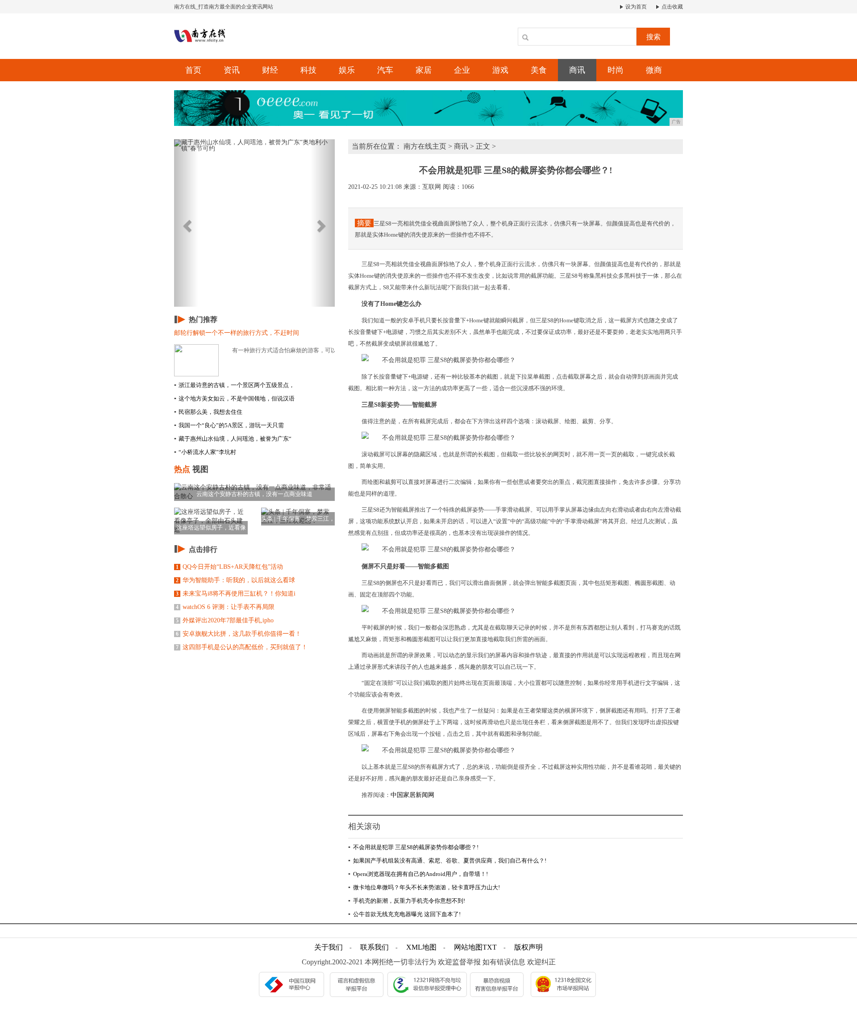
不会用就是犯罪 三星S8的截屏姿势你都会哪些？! (413, 847)
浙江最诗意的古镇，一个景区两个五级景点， (234, 385)
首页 (193, 70)
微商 (654, 70)
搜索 (653, 37)
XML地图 (421, 947)
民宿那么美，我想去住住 (208, 412)
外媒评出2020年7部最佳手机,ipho (225, 620)
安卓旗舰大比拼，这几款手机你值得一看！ (238, 633)
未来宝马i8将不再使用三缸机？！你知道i (235, 593)
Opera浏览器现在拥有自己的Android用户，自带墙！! (418, 874)
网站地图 (468, 947)
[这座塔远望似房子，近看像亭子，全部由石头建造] (211, 520)
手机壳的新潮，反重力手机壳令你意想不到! (406, 900)
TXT (490, 947)
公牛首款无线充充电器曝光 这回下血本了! (404, 914)
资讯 (232, 70)
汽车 (385, 70)
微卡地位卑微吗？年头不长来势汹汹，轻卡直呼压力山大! (424, 887)
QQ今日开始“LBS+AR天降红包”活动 (229, 566)
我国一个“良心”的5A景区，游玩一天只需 (229, 425)
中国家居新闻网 (412, 795)
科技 (308, 70)
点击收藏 (671, 7)
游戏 (500, 70)
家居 (424, 70)
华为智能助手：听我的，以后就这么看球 (235, 580)
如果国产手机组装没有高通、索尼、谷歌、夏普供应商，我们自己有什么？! (447, 860)
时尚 (615, 70)
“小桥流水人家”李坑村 (205, 452)
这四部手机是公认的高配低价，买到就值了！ (242, 647)
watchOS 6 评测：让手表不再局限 (225, 607)
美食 (539, 70)
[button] (186, 223)
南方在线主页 (425, 146)
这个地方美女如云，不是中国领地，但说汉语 (234, 398)
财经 (270, 70)
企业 (462, 70)
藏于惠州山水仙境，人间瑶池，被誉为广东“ (232, 438)
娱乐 (347, 70)
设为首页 (635, 7)
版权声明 (528, 947)
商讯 (577, 70)
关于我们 (328, 947)
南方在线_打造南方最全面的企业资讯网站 (223, 7)
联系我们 (374, 947)
